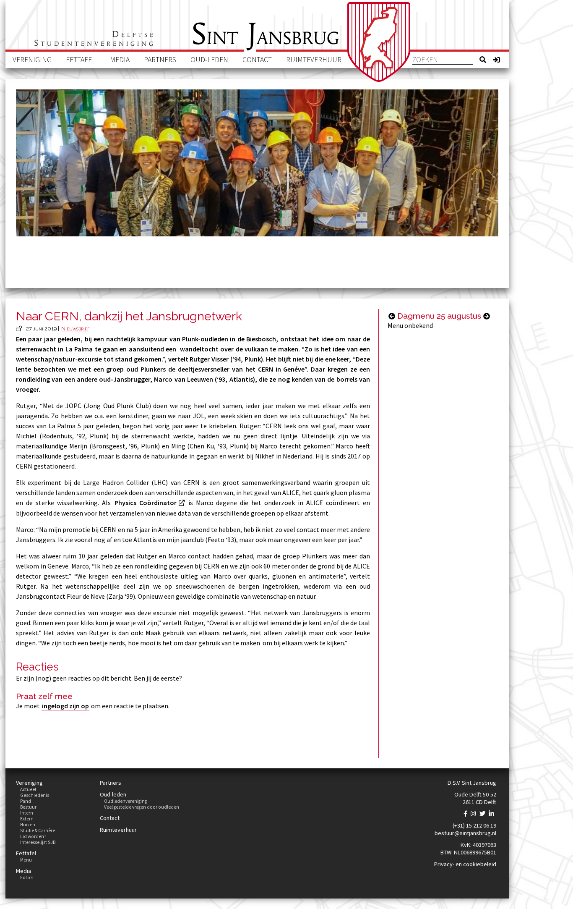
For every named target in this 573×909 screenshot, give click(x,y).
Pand (25, 801)
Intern (26, 813)
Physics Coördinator (146, 502)
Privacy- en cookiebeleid (465, 864)
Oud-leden (209, 59)
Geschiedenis (34, 795)
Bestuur (28, 807)
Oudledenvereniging (125, 801)
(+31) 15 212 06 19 (474, 825)
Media (120, 59)
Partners (160, 59)
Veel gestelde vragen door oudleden (141, 807)
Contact (257, 59)
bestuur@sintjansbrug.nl (465, 833)
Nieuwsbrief (75, 328)
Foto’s (26, 877)
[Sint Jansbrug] (378, 42)
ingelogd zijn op (65, 706)
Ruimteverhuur (313, 59)
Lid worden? (33, 836)
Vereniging (32, 59)
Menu (26, 860)
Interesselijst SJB (37, 842)
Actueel (28, 789)
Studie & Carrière (37, 830)
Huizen (27, 825)
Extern (27, 819)
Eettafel (81, 59)
